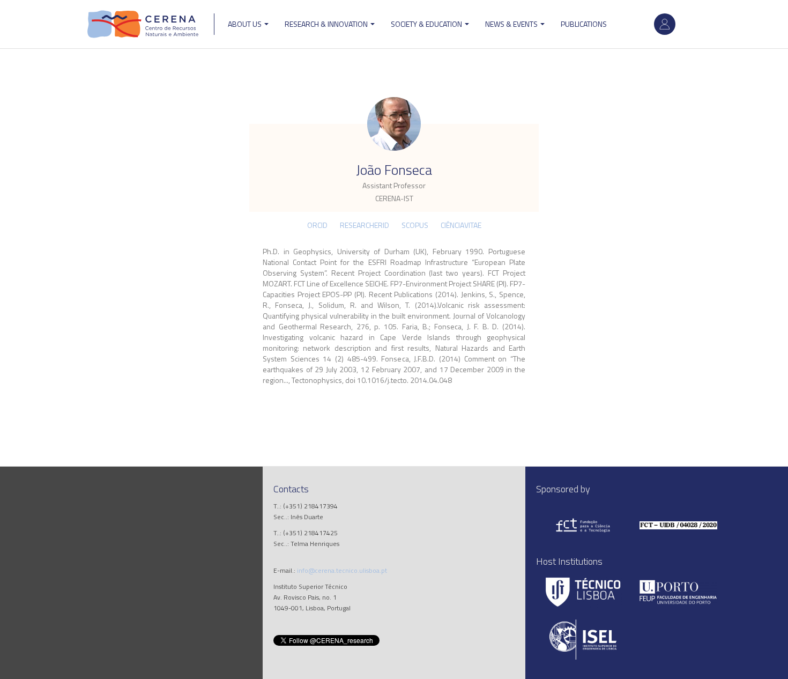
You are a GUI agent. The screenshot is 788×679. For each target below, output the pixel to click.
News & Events (512, 23)
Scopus (415, 225)
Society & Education (427, 23)
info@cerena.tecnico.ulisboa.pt (342, 570)
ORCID (317, 225)
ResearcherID (364, 225)
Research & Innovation (327, 23)
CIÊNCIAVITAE (461, 225)
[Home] (143, 24)
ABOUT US (245, 23)
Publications (584, 23)
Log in (664, 24)
